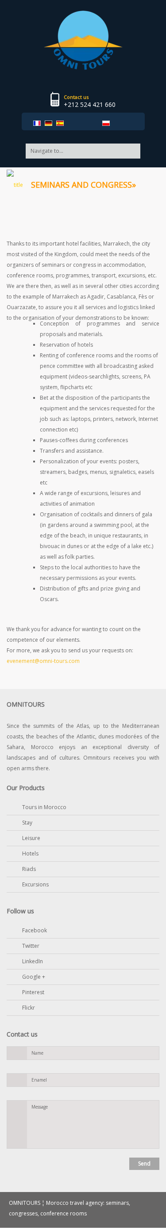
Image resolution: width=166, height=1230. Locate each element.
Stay (27, 822)
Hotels (30, 853)
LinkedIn (32, 961)
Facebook (34, 930)
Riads (29, 869)
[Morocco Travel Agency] (83, 39)
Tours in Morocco (44, 807)
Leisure (31, 838)
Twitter (30, 946)
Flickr (28, 1007)
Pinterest (33, 992)
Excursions (35, 884)
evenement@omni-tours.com (43, 661)
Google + (33, 976)
